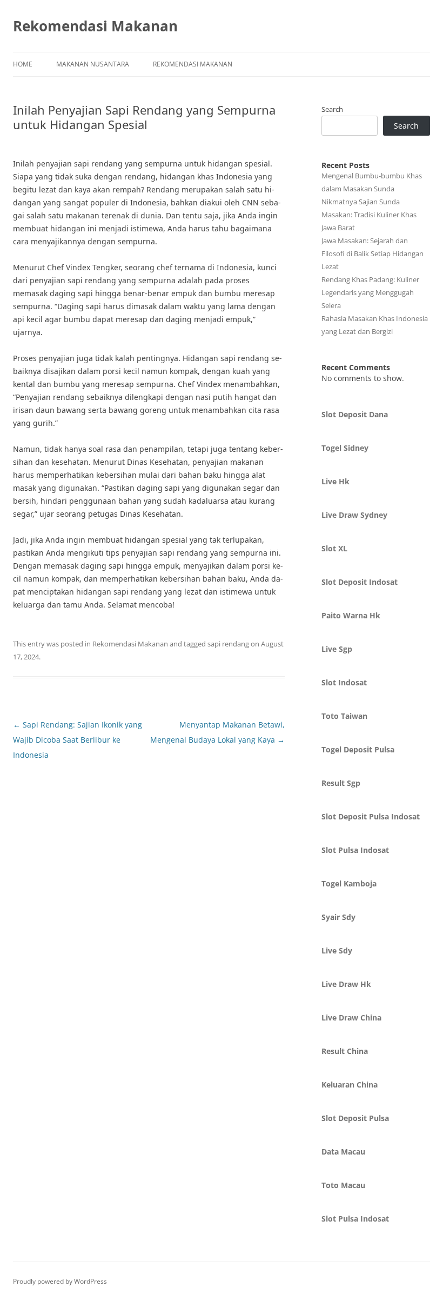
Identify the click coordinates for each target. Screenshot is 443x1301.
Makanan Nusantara (92, 64)
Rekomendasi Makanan (95, 26)
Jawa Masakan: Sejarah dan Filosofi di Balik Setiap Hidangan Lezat (372, 253)
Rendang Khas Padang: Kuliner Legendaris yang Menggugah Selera (370, 292)
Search (332, 109)
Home (22, 64)
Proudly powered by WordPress (60, 1281)
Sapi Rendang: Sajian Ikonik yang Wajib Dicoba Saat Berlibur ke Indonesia (77, 739)
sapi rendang (228, 644)
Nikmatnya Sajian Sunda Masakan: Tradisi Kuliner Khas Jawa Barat (369, 214)
